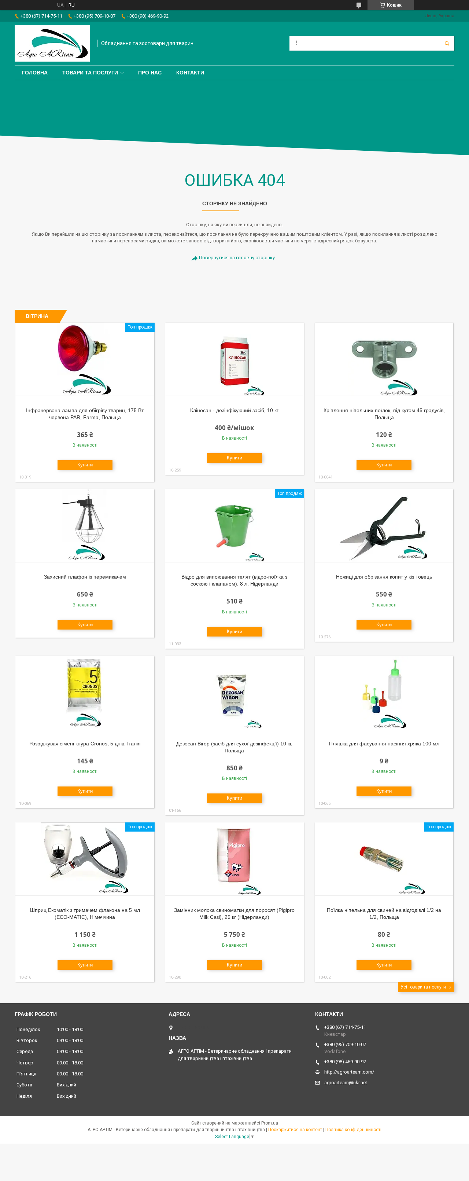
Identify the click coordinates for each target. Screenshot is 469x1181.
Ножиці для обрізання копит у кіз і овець (384, 577)
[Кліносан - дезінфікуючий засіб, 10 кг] (234, 359)
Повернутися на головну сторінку (237, 257)
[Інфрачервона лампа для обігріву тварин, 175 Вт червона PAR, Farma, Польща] (84, 359)
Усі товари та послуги (423, 987)
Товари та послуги (90, 73)
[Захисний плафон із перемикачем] (84, 525)
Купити (85, 464)
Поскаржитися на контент (295, 1129)
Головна (35, 73)
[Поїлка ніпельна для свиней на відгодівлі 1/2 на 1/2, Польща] (384, 859)
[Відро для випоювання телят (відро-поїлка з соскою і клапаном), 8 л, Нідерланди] (234, 525)
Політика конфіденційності (353, 1129)
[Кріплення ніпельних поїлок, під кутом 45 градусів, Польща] (384, 359)
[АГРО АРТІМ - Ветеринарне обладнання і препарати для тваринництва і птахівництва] (52, 43)
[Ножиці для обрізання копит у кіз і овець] (384, 525)
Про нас (150, 73)
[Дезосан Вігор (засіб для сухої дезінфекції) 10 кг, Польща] (234, 692)
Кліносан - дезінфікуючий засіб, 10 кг (234, 410)
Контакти (190, 73)
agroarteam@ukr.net (345, 1082)
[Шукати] (447, 43)
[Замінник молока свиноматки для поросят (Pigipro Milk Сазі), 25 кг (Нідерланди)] (234, 859)
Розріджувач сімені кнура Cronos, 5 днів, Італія (85, 744)
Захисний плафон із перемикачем (85, 577)
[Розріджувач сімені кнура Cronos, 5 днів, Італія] (84, 692)
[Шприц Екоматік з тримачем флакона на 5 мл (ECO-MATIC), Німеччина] (84, 859)
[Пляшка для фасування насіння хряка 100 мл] (384, 692)
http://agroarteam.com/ (349, 1072)
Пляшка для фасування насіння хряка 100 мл (384, 744)
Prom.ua (269, 1123)
